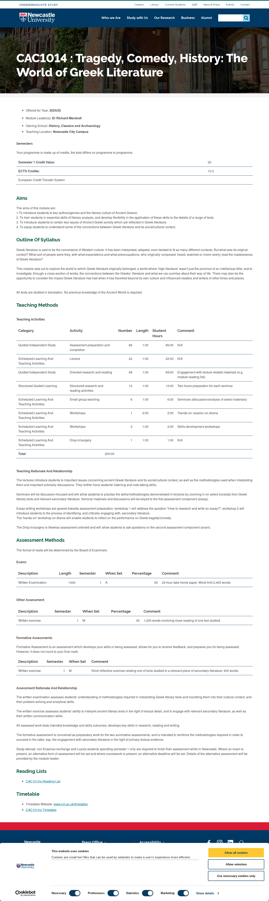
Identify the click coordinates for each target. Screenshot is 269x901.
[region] (134, 393)
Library (154, 4)
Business (188, 18)
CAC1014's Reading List (43, 781)
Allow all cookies (236, 852)
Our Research (164, 18)
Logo (37, 18)
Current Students (175, 4)
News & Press (211, 4)
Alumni (206, 18)
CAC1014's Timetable (41, 809)
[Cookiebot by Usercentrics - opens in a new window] (25, 893)
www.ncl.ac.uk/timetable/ (71, 804)
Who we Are (111, 18)
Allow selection (236, 864)
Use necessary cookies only (236, 876)
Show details (205, 893)
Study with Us (137, 18)
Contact (245, 4)
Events (230, 4)
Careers (139, 4)
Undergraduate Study (38, 4)
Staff (194, 4)
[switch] (113, 893)
